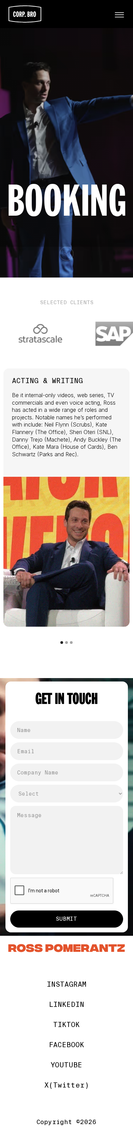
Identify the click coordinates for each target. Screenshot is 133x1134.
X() (66, 1085)
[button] (119, 14)
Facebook (66, 1045)
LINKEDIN (66, 1004)
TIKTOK (66, 1025)
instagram (66, 984)
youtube (66, 1065)
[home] (58, 14)
